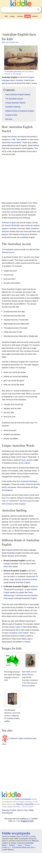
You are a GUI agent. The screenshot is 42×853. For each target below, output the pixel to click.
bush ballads (30, 685)
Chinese (9, 503)
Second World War (12, 225)
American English (9, 222)
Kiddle (4, 845)
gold (33, 206)
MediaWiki (29, 843)
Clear (34, 10)
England (22, 503)
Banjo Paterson (27, 674)
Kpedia (27, 16)
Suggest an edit (27, 821)
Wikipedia (35, 841)
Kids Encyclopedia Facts (10, 42)
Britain (14, 136)
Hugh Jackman (16, 579)
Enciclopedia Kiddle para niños (23, 847)
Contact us (6, 847)
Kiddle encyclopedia (23, 799)
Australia (19, 80)
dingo (35, 487)
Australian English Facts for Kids (15, 810)
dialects (36, 145)
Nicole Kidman (31, 579)
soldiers (36, 225)
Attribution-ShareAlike (24, 804)
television (5, 231)
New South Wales (14, 142)
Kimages (20, 16)
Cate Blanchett (21, 595)
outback (27, 463)
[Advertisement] (21, 25)
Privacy (27, 845)
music (21, 231)
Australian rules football (19, 632)
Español (34, 16)
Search (38, 9)
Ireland (23, 136)
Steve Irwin (8, 566)
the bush (22, 460)
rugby (18, 627)
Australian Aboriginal (29, 481)
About (20, 845)
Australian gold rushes (14, 71)
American (29, 225)
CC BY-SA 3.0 (26, 836)
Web (6, 16)
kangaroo (9, 490)
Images (12, 16)
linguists (9, 550)
